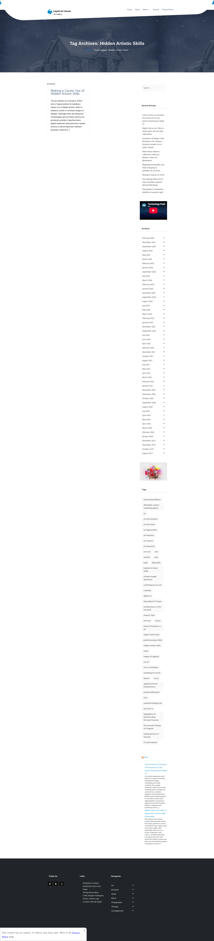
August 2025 (147, 250)
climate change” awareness (150, 578)
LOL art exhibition (151, 667)
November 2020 (148, 394)
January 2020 (147, 436)
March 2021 (147, 377)
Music (113, 898)
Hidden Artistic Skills (152, 645)
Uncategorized (117, 911)
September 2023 (149, 297)
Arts (156, 551)
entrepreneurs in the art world (152, 608)
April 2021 (146, 373)
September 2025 (149, 246)
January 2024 (147, 288)
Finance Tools (149, 615)
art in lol (147, 551)
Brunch (156, 10)
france (157, 621)
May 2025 (146, 255)
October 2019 (147, 449)
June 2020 (146, 415)
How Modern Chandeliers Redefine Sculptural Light (152, 190)
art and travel (149, 524)
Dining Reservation (91, 892)
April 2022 (146, 343)
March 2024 (147, 280)
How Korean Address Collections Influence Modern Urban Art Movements (151, 156)
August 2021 (147, 360)
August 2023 (147, 301)
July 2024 (146, 276)
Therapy (114, 906)
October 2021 (147, 356)
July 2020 (146, 411)
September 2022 (149, 331)
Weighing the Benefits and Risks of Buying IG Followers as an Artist (153, 167)
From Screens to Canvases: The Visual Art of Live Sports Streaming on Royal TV (153, 119)
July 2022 (146, 335)
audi (156, 557)
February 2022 (148, 348)
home (146, 651)
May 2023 (146, 310)
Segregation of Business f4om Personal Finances (151, 717)
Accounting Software (152, 499)
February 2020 (148, 432)
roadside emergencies (153, 703)
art (145, 513)
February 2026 (148, 238)
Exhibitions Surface (91, 883)
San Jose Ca (148, 708)
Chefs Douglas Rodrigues (93, 895)
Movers (147, 678)
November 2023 (148, 293)
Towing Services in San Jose (151, 735)
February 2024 (148, 284)
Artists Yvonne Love (91, 898)
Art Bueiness (149, 535)
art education (149, 546)
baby (146, 562)
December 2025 (148, 242)
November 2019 (148, 445)
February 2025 (148, 263)
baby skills (156, 562)
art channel (148, 541)
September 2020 (149, 402)
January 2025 (147, 267)
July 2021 (146, 364)
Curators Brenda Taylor (92, 902)
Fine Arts (147, 621)
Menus (146, 10)
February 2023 (148, 318)
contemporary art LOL (153, 585)
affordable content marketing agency (151, 506)
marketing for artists (152, 673)
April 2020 (146, 424)
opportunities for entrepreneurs (151, 685)
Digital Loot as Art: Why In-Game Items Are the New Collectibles (153, 131)
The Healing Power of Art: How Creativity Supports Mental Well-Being (152, 182)
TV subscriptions (150, 742)
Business (115, 889)
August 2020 (147, 407)
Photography (116, 902)
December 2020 (148, 390)
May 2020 (146, 419)
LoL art (146, 662)
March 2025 (147, 259)
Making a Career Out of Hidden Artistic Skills (67, 92)
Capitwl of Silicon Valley (151, 569)
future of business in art (152, 627)
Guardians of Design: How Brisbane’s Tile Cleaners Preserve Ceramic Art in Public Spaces (153, 142)
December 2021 (148, 352)
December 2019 (148, 440)
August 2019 (147, 453)
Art (112, 885)
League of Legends (151, 656)
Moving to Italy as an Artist (153, 175)
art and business (151, 519)
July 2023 (146, 305)
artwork (147, 557)
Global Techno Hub (151, 634)
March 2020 (147, 428)
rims (145, 697)
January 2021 (147, 386)
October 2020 (147, 398)
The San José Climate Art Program (152, 727)
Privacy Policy (167, 10)
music (156, 678)
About (137, 10)
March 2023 (147, 314)
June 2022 (146, 339)
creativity (147, 590)
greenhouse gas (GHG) (153, 640)
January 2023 (147, 322)
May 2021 (146, 369)
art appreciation (150, 530)
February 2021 (148, 381)
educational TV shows (152, 601)
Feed (146, 757)
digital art (148, 596)
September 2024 (149, 272)
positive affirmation (152, 692)
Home (129, 10)
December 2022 (148, 326)
